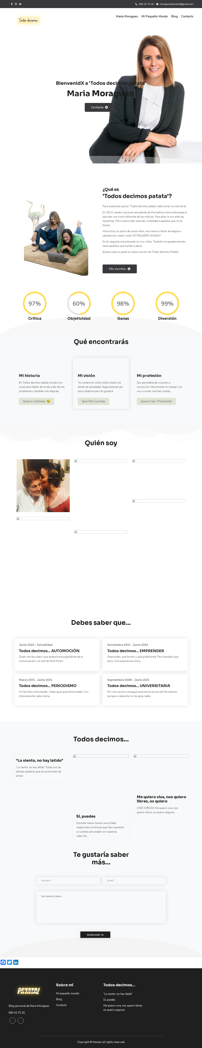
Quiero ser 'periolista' (156, 401)
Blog (174, 16)
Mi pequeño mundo (154, 16)
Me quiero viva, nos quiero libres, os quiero (161, 799)
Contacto (187, 16)
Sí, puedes (85, 816)
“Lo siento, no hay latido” (39, 760)
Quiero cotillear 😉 (36, 401)
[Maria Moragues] (30, 20)
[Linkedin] (21, 1021)
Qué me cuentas (93, 401)
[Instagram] (16, 4)
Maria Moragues (127, 16)
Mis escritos (118, 269)
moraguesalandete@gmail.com (176, 4)
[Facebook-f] (11, 4)
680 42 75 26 (146, 4)
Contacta (97, 107)
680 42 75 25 (17, 1013)
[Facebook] (12, 1021)
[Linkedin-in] (20, 4)
